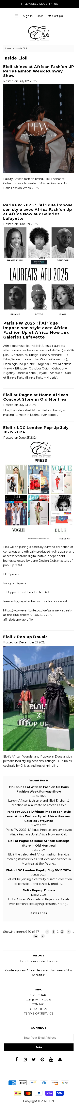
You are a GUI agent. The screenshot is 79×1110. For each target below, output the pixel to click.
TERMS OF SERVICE (38, 1013)
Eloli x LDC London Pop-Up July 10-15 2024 (38, 870)
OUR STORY (39, 1009)
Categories (38, 913)
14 (35, 936)
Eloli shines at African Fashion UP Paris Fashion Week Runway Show (38, 71)
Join (40, 16)
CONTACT (39, 1004)
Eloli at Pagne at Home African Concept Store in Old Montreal (35, 397)
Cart (57, 16)
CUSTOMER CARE (39, 1000)
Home (7, 48)
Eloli (51, 1101)
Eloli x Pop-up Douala (25, 637)
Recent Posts (39, 780)
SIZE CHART (39, 995)
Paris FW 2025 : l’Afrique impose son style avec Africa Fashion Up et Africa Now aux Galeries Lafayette (38, 212)
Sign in (28, 16)
